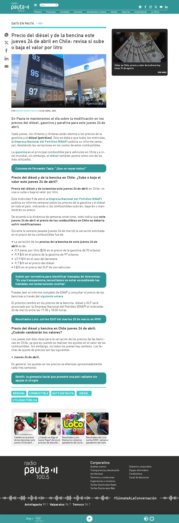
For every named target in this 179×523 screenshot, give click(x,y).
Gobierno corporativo (140, 466)
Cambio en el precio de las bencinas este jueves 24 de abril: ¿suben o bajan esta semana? (24, 440)
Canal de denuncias (139, 477)
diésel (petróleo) (40, 137)
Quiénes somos (98, 466)
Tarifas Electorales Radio (103, 484)
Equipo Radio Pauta (27, 110)
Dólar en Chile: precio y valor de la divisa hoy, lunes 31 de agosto (137, 67)
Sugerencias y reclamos (102, 480)
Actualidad (64, 12)
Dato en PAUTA (63, 393)
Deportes (126, 12)
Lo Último (155, 12)
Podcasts (38, 12)
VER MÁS (162, 72)
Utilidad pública (24, 400)
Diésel (84, 393)
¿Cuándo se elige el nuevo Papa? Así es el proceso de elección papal (49, 440)
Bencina (19, 393)
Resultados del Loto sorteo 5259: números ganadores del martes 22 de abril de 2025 (97, 440)
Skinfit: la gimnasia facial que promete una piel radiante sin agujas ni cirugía (56, 378)
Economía (78, 12)
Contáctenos (135, 473)
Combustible (38, 393)
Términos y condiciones (102, 477)
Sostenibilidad (140, 12)
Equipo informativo (138, 470)
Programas (51, 12)
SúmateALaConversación (135, 498)
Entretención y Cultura (96, 12)
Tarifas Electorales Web (102, 488)
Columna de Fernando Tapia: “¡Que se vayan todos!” (51, 168)
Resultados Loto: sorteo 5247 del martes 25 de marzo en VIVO (58, 319)
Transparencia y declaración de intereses (104, 472)
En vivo (38, 518)
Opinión (114, 12)
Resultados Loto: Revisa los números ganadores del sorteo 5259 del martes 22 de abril (73, 440)
